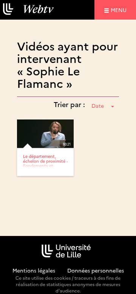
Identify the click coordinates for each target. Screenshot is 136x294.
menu (120, 10)
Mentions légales (33, 270)
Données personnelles (95, 270)
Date (97, 105)
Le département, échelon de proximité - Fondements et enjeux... (45, 163)
